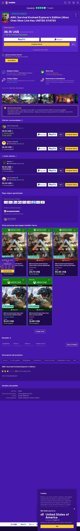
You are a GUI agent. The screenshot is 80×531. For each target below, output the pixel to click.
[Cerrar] (74, 509)
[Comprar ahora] (21, 39)
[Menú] (2, 2)
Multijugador (27, 360)
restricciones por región (19, 74)
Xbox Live (55, 73)
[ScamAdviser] (12, 211)
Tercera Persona (49, 360)
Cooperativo (37, 360)
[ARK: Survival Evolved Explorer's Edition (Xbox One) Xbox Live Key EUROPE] (14, 242)
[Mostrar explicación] (23, 144)
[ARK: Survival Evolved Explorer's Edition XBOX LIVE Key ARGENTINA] (40, 242)
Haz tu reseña (72, 344)
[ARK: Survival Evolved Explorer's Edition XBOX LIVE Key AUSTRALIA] (65, 242)
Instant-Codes (11, 141)
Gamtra (9, 161)
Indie (74, 360)
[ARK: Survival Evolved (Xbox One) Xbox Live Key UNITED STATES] (14, 292)
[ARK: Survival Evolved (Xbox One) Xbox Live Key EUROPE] (40, 292)
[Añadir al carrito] (73, 44)
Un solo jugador (15, 360)
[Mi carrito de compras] (73, 2)
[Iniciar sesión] (78, 2)
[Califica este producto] (8, 371)
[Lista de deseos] (69, 2)
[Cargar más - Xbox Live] (42, 72)
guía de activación (57, 74)
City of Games (11, 177)
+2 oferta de (40, 50)
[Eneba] (10, 2)
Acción (5, 360)
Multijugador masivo (63, 360)
